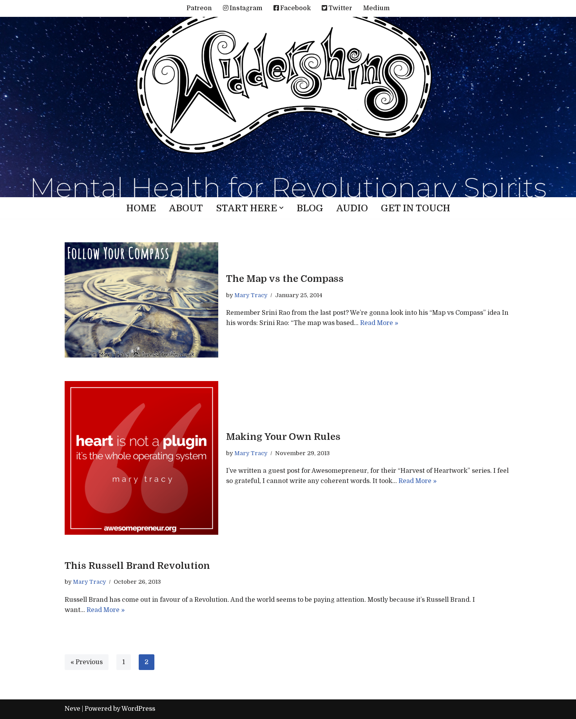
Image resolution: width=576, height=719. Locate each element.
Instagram (246, 8)
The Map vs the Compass (285, 278)
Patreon (199, 8)
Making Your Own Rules (283, 436)
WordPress (138, 708)
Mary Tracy (250, 295)
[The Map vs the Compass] (141, 300)
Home (141, 208)
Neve (72, 708)
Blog (310, 208)
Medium (376, 8)
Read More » (379, 323)
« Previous (87, 662)
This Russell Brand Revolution (137, 565)
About (186, 208)
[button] (281, 207)
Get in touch (415, 208)
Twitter (340, 8)
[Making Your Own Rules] (141, 458)
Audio (352, 208)
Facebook (295, 8)
